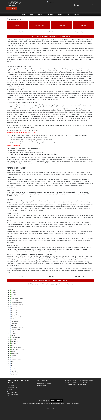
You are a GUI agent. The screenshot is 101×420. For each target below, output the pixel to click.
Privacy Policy (56, 405)
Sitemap (62, 405)
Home (23, 14)
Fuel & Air (84, 25)
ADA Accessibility (48, 405)
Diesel (21, 32)
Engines (17, 25)
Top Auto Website (75, 403)
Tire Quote (50, 14)
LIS (53, 408)
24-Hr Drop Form (40, 405)
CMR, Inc (64, 403)
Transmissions (39, 25)
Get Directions (10, 389)
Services (40, 14)
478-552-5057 (11, 5)
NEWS (68, 14)
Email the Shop (14, 394)
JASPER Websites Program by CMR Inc (51, 284)
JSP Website (69, 403)
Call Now (12, 8)
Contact (76, 14)
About (31, 14)
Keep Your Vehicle (80, 32)
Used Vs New (50, 32)
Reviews (60, 14)
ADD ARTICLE (49, 408)
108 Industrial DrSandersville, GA (14, 3)
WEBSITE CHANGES (56, 400)
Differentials (61, 25)
